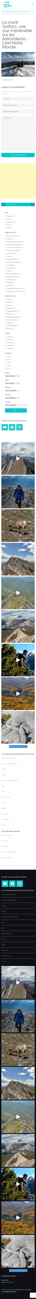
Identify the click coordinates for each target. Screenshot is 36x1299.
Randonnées (10, 11)
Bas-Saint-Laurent (13, 236)
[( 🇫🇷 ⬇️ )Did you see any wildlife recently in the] (18, 525)
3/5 (9, 362)
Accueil (4, 11)
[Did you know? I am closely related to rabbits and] (18, 727)
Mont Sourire (5, 841)
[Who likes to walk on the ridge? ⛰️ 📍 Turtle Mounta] (18, 592)
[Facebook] (12, 427)
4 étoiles (11, 345)
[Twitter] (5, 427)
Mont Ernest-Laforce (7, 835)
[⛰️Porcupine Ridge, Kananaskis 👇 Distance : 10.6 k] (18, 660)
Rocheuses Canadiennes (16, 288)
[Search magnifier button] (33, 204)
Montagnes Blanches (14, 274)
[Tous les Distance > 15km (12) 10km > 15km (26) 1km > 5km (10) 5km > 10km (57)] (12, 391)
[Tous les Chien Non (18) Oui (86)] (12, 383)
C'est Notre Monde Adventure (9, 780)
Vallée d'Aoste (12, 325)
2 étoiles (10, 339)
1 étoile (10, 336)
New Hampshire (13, 311)
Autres (10, 256)
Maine (10, 271)
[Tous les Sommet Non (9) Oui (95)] (12, 398)
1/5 (9, 356)
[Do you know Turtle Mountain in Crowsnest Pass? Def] (18, 559)
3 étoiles (11, 342)
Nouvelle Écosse (13, 320)
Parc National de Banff (15, 247)
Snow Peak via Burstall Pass (9, 852)
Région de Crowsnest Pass (16, 241)
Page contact (4, 1280)
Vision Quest (4, 846)
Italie (9, 228)
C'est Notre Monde (6, 1289)
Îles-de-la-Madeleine (14, 262)
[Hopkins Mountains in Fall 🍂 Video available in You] (18, 693)
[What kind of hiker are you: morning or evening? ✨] (18, 492)
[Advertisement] (18, 181)
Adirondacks (12, 253)
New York (16, 11)
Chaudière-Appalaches (15, 244)
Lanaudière (11, 265)
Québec (11, 323)
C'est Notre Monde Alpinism (9, 763)
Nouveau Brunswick (14, 317)
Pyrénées (11, 285)
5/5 (9, 368)
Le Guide (3, 769)
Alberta (10, 302)
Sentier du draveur (6, 857)
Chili (9, 219)
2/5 (9, 359)
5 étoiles (11, 348)
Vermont (10, 328)
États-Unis (11, 222)
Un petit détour (5, 819)
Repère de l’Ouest (10, 1291)
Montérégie (11, 279)
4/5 (9, 365)
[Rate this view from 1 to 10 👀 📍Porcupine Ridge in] (18, 626)
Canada (11, 216)
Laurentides (12, 268)
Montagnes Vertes (13, 276)
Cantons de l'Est (13, 259)
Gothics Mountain (24, 11)
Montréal (11, 282)
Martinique (11, 308)
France (10, 225)
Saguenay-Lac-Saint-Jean (16, 291)
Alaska (10, 299)
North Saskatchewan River (8, 758)
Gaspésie (11, 239)
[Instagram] (19, 427)
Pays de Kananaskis (14, 250)
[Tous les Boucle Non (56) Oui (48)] (12, 376)
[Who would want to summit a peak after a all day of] (18, 458)
